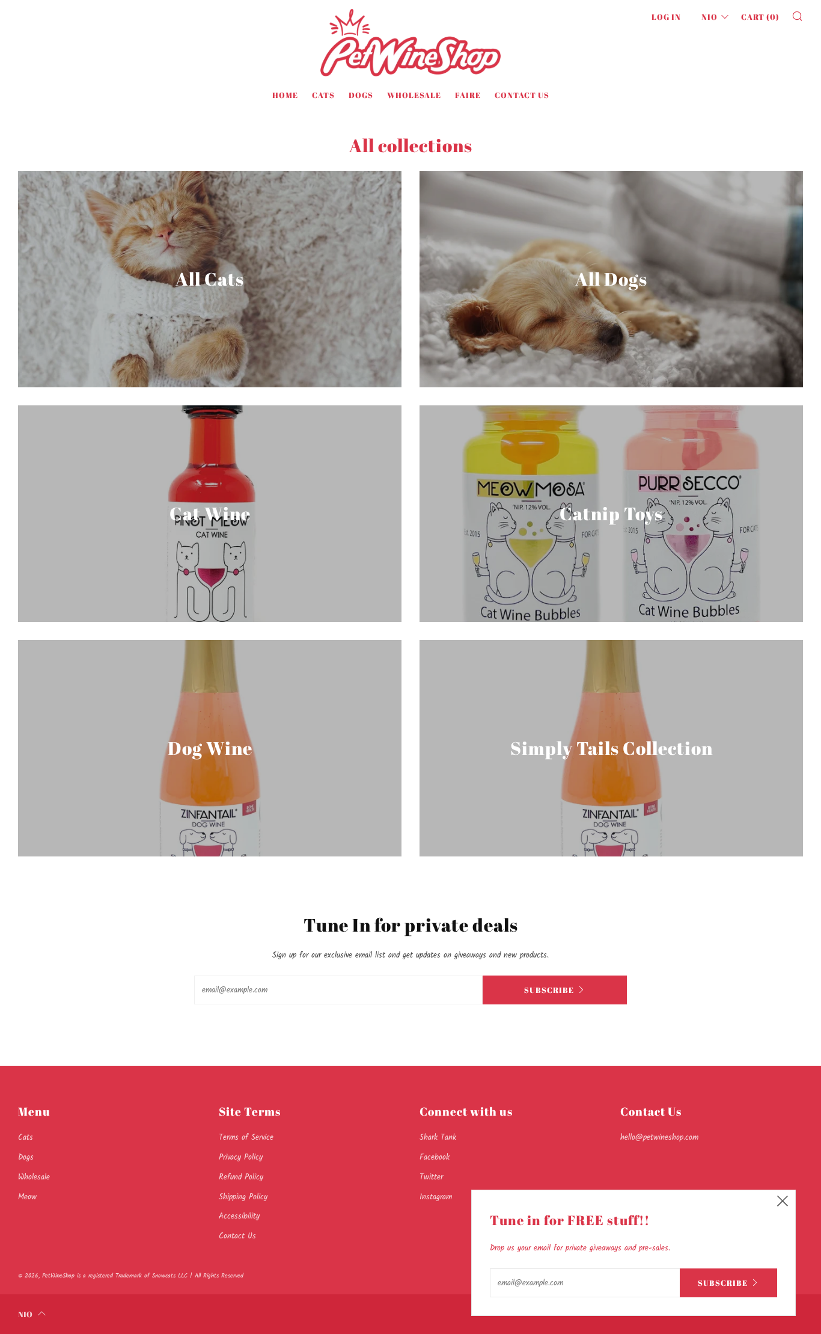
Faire (468, 95)
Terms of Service (246, 1137)
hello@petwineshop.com (659, 1137)
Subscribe (549, 990)
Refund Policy (241, 1177)
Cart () (760, 16)
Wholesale (414, 95)
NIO (709, 16)
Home (285, 95)
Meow (27, 1197)
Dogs (361, 95)
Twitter (431, 1177)
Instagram (436, 1197)
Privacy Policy (241, 1157)
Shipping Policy (243, 1197)
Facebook (435, 1157)
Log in (666, 16)
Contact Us (522, 95)
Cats (323, 95)
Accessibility (239, 1216)
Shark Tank (438, 1137)
